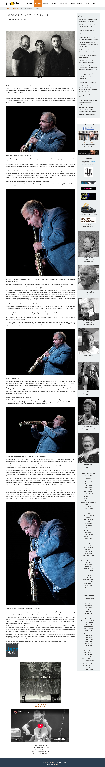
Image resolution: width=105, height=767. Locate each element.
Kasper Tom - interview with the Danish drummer (88, 56)
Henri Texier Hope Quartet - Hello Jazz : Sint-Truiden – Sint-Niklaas (87, 32)
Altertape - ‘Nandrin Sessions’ (87, 114)
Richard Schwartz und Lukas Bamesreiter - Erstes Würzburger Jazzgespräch (88, 44)
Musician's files (63, 3)
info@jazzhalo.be (50, 762)
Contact (88, 3)
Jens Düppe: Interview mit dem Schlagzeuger (87, 96)
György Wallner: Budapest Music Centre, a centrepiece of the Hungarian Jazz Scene (88, 102)
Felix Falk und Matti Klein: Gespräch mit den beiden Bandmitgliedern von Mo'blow (87, 109)
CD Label (53, 3)
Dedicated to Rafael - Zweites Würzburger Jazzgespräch (87, 50)
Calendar (45, 3)
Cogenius (55, 764)
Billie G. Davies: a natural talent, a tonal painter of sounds (88, 25)
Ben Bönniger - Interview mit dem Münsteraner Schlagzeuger (88, 20)
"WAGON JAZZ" (88, 142)
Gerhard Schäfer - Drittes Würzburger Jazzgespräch (86, 61)
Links (94, 3)
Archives (79, 3)
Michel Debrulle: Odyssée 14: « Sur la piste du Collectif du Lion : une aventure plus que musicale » (88, 67)
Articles (72, 3)
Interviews (38, 3)
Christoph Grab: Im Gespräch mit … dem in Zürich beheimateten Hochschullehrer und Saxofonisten (88, 75)
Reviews (29, 3)
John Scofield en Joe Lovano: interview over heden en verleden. (88, 38)
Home (9, 8)
